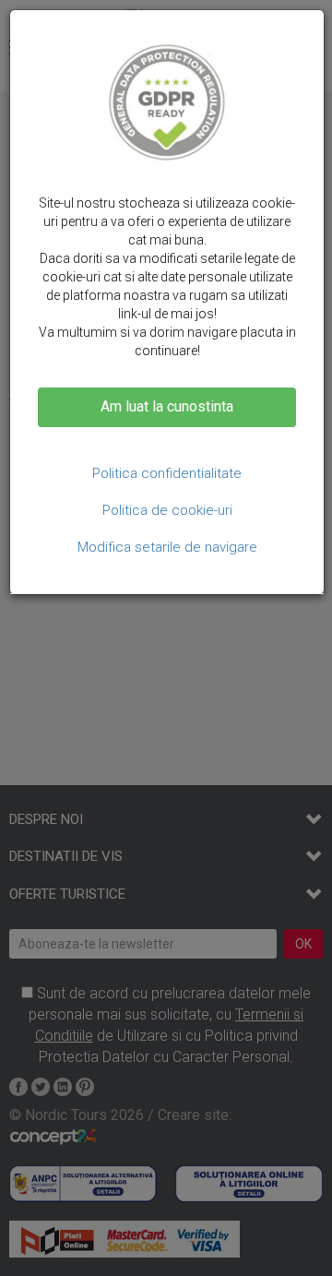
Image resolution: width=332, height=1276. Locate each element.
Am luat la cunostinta (167, 406)
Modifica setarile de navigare (167, 547)
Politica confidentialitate (167, 473)
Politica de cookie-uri (167, 510)
